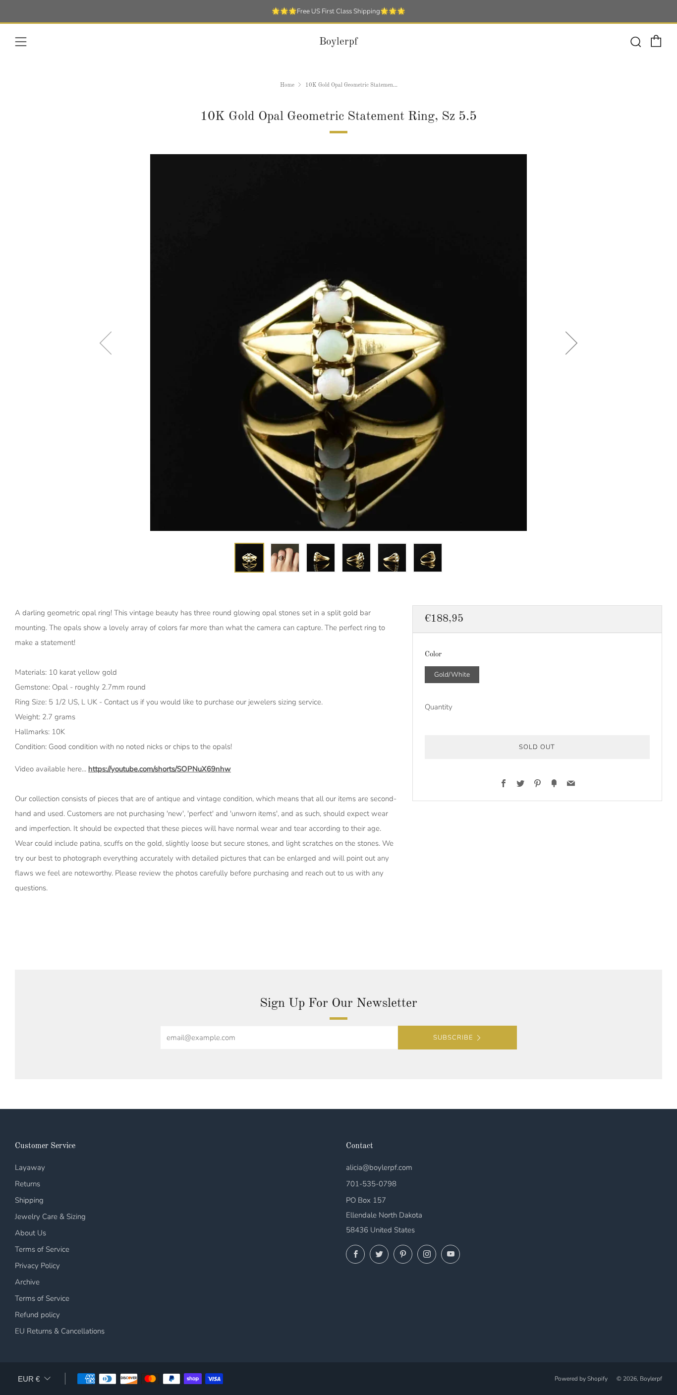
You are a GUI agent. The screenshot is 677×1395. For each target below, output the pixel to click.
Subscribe (453, 1037)
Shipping (29, 1200)
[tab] (249, 558)
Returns (27, 1184)
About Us (30, 1233)
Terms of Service (42, 1249)
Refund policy (37, 1315)
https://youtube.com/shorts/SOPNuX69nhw (159, 769)
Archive (27, 1282)
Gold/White (452, 674)
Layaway (30, 1167)
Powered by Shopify (581, 1379)
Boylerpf (338, 42)
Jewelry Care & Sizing (50, 1216)
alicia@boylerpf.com (379, 1167)
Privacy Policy (37, 1266)
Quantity (438, 706)
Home (287, 85)
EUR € (29, 1379)
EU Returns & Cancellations (60, 1331)
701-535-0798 (371, 1184)
